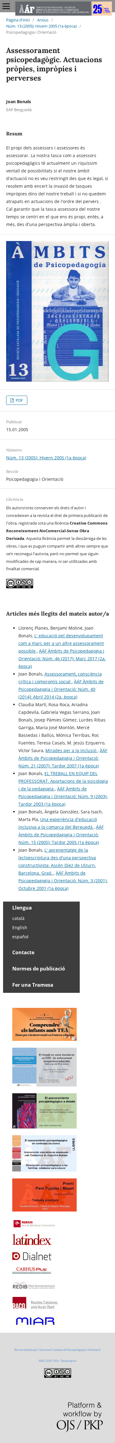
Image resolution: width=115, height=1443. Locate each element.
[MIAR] (35, 1325)
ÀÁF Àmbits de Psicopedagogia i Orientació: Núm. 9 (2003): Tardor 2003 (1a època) (63, 796)
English (19, 927)
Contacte (23, 952)
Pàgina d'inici (18, 20)
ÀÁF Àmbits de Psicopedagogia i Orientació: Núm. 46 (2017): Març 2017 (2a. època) (62, 658)
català (18, 918)
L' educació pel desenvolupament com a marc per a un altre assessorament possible (61, 643)
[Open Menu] (6, 6)
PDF (19, 400)
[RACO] (35, 1307)
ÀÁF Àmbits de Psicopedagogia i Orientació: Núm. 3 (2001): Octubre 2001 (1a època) (63, 880)
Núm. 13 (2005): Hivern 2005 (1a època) (41, 26)
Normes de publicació (38, 968)
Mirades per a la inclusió (71, 750)
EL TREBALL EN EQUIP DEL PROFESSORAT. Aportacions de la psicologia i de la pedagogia (63, 781)
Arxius (42, 20)
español (20, 937)
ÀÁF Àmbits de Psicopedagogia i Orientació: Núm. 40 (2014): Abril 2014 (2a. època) (61, 689)
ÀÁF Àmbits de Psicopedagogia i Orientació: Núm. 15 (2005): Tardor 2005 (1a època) (61, 834)
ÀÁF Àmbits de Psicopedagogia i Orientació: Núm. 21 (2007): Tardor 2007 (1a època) (62, 758)
